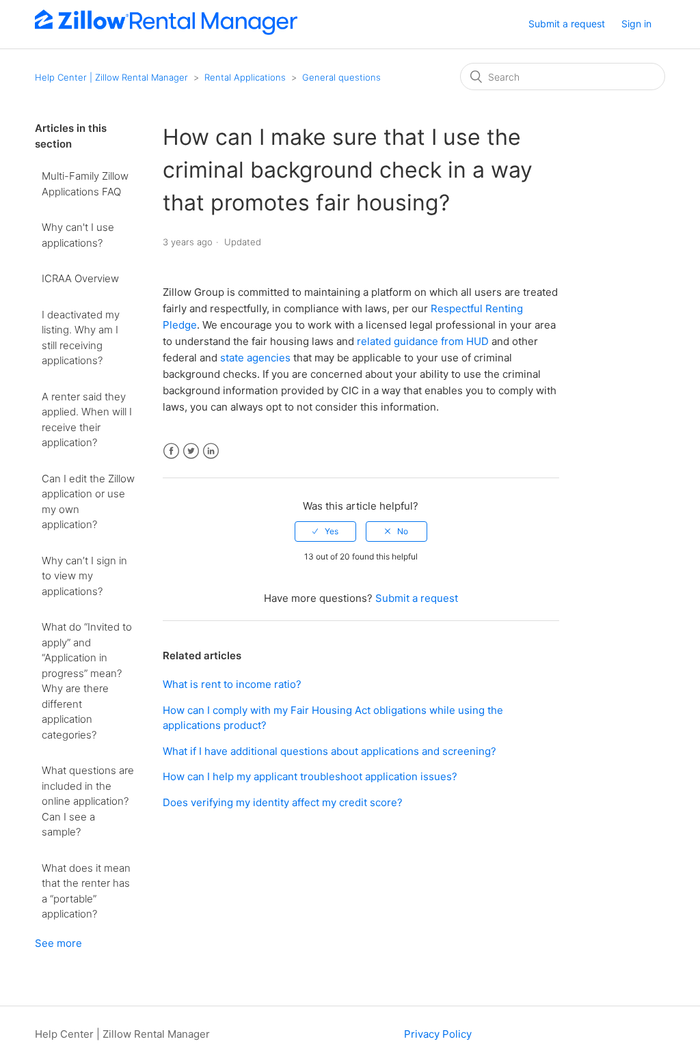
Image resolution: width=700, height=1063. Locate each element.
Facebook (171, 451)
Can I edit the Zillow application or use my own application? (88, 502)
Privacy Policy (438, 1033)
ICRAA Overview (80, 278)
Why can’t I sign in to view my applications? (84, 576)
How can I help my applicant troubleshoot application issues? (310, 776)
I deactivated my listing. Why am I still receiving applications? (81, 338)
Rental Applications (245, 77)
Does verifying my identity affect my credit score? (283, 802)
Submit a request (566, 23)
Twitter (191, 451)
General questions (341, 77)
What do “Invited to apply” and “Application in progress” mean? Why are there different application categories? (87, 680)
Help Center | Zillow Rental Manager (111, 77)
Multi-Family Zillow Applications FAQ (85, 183)
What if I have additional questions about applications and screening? (329, 751)
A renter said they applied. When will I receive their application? (87, 420)
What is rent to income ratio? (232, 684)
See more (58, 943)
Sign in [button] (636, 23)
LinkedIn (210, 451)
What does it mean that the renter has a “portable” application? (86, 891)
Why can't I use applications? (78, 235)
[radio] (325, 531)
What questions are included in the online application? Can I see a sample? (88, 801)
